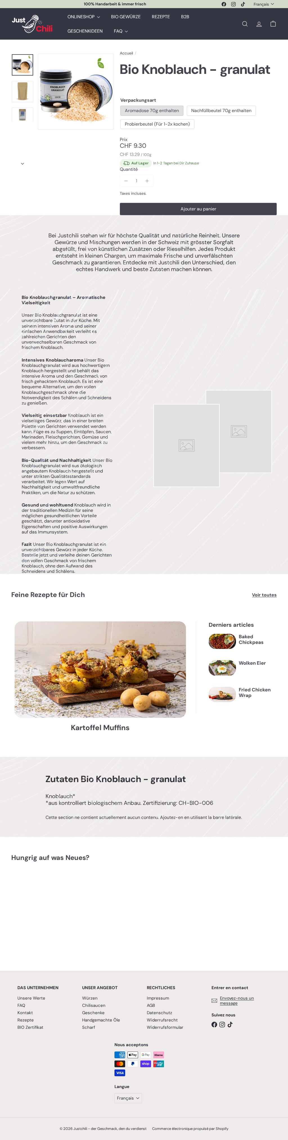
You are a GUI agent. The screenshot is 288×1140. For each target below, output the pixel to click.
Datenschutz (159, 1013)
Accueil (126, 53)
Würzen (90, 998)
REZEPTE (161, 17)
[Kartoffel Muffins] (100, 669)
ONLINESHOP (82, 17)
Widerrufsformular (165, 1027)
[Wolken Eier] (222, 667)
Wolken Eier (252, 663)
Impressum (158, 998)
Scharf (88, 1027)
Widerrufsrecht (162, 1020)
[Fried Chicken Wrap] (222, 694)
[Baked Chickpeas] (222, 641)
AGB (151, 1005)
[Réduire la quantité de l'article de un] (126, 181)
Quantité (129, 169)
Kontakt (25, 1013)
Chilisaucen (93, 1005)
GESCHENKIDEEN (85, 31)
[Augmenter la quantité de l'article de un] (147, 181)
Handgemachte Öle (101, 1020)
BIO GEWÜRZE (126, 17)
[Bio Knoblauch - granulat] (31, 912)
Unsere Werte (31, 998)
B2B (185, 17)
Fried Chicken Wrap (255, 692)
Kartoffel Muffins (100, 727)
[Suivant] (22, 162)
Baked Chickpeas (251, 639)
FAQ (118, 31)
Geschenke (93, 1013)
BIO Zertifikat (30, 1027)
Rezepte (25, 1020)
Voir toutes (264, 595)
